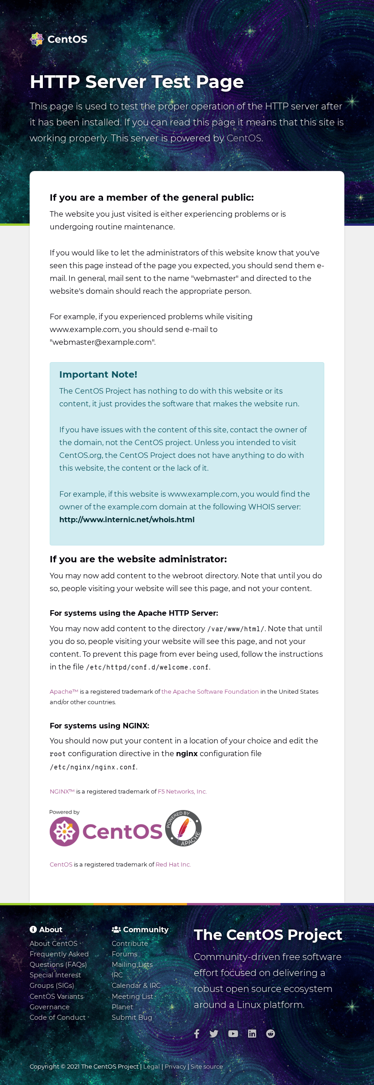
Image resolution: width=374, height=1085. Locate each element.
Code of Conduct (58, 1017)
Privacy (175, 1066)
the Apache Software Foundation (210, 691)
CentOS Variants (56, 996)
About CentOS (54, 944)
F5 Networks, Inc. (182, 791)
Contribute (130, 944)
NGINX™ (62, 791)
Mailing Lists (132, 964)
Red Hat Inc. (173, 864)
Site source (207, 1066)
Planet (122, 1007)
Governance (50, 1007)
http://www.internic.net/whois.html (127, 519)
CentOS (244, 138)
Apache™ (64, 691)
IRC (117, 975)
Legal (151, 1066)
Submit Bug (132, 1017)
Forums (124, 954)
